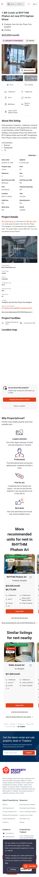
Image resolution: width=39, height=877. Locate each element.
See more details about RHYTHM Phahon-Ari (16, 312)
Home (6, 724)
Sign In (35, 4)
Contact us (5, 822)
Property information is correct (19, 399)
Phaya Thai (30, 724)
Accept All (26, 869)
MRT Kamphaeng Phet (24, 308)
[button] (19, 59)
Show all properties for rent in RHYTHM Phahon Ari (18, 623)
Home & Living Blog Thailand (28, 811)
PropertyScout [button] (10, 833)
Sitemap (22, 822)
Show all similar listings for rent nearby (18, 717)
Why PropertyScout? (8, 808)
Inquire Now (20, 611)
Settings (13, 869)
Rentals (12, 724)
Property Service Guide (26, 815)
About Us (5, 804)
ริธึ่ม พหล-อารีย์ (31, 221)
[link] (6, 863)
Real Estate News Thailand (27, 804)
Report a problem (19, 406)
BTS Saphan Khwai (8, 308)
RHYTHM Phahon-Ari (9, 221)
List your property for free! (9, 811)
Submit (29, 753)
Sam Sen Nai (10, 726)
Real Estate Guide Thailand (27, 808)
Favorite (30, 85)
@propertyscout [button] (10, 836)
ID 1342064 (21, 726)
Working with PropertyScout (10, 815)
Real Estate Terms (25, 818)
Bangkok (21, 724)
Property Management (8, 818)
